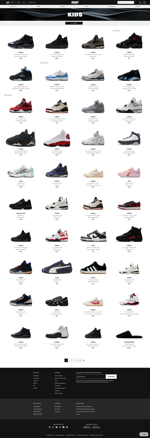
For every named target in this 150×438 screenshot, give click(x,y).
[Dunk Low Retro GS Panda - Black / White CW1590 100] (93, 235)
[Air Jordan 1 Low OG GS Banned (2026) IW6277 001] (129, 202)
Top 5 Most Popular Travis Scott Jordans (85, 411)
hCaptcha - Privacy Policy (83, 435)
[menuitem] (18, 2)
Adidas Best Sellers (37, 414)
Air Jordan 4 (57, 411)
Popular (57, 403)
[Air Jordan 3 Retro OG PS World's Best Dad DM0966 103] (93, 202)
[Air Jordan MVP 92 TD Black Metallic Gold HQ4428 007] (21, 138)
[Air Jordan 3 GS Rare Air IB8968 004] (21, 299)
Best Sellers (37, 403)
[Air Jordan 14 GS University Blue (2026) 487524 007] (129, 74)
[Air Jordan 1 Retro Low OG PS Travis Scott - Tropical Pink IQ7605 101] (93, 299)
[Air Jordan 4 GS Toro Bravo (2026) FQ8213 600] (21, 106)
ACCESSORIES (111, 6)
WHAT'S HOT (13, 6)
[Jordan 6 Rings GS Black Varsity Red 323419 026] (129, 41)
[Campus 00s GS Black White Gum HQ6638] (93, 267)
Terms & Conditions (59, 435)
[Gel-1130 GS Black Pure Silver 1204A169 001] (57, 299)
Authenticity (32, 2)
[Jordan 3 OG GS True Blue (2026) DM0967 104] (93, 74)
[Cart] (144, 2)
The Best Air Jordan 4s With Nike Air (84, 406)
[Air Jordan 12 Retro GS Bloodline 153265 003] (129, 235)
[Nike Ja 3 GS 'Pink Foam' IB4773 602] (129, 170)
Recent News (80, 403)
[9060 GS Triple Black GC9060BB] (21, 202)
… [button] (76, 360)
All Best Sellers (36, 406)
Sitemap (35, 388)
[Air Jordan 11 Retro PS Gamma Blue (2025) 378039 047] (21, 331)
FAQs (56, 380)
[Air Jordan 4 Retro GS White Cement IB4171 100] (129, 106)
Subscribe (111, 376)
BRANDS (137, 6)
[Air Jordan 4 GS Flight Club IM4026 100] (57, 202)
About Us (36, 372)
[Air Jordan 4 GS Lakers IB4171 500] (57, 170)
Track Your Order (58, 375)
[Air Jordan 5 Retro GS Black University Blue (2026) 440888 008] (21, 74)
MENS (38, 6)
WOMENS (62, 6)
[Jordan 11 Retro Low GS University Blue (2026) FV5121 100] (57, 74)
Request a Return (59, 393)
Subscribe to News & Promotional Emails (89, 372)
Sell (24, 2)
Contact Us (57, 390)
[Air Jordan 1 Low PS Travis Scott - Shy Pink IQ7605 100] (93, 170)
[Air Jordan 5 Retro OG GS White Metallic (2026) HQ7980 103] (93, 138)
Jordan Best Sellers (37, 409)
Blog (18, 2)
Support (57, 372)
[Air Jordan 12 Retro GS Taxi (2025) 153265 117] (57, 331)
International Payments (60, 383)
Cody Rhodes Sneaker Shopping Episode (85, 409)
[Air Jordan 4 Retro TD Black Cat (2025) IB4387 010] (93, 331)
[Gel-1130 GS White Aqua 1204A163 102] (21, 170)
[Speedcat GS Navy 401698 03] (57, 267)
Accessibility (58, 385)
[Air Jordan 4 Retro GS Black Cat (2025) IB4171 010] (57, 42)
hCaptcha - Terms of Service (96, 435)
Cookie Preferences (70, 435)
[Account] (140, 2)
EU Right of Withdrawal (60, 388)
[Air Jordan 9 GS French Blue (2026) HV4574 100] (129, 138)
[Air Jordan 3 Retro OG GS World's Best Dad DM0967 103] (57, 106)
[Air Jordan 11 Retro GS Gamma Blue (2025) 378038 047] (21, 42)
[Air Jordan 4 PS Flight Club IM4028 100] (129, 267)
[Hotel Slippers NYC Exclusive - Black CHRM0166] (129, 331)
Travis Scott (57, 409)
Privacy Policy (50, 435)
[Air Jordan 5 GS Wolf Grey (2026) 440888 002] (93, 106)
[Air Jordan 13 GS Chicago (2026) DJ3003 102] (57, 138)
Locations (35, 380)
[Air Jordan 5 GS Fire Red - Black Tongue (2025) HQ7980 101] (129, 299)
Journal (35, 383)
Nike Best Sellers (37, 411)
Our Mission (36, 375)
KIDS (86, 6)
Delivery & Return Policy (60, 378)
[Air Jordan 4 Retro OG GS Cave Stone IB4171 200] (93, 42)
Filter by (74, 23)
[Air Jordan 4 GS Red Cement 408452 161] (57, 235)
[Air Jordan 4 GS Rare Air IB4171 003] (21, 267)
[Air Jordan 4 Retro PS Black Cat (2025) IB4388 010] (21, 235)
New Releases (58, 406)
